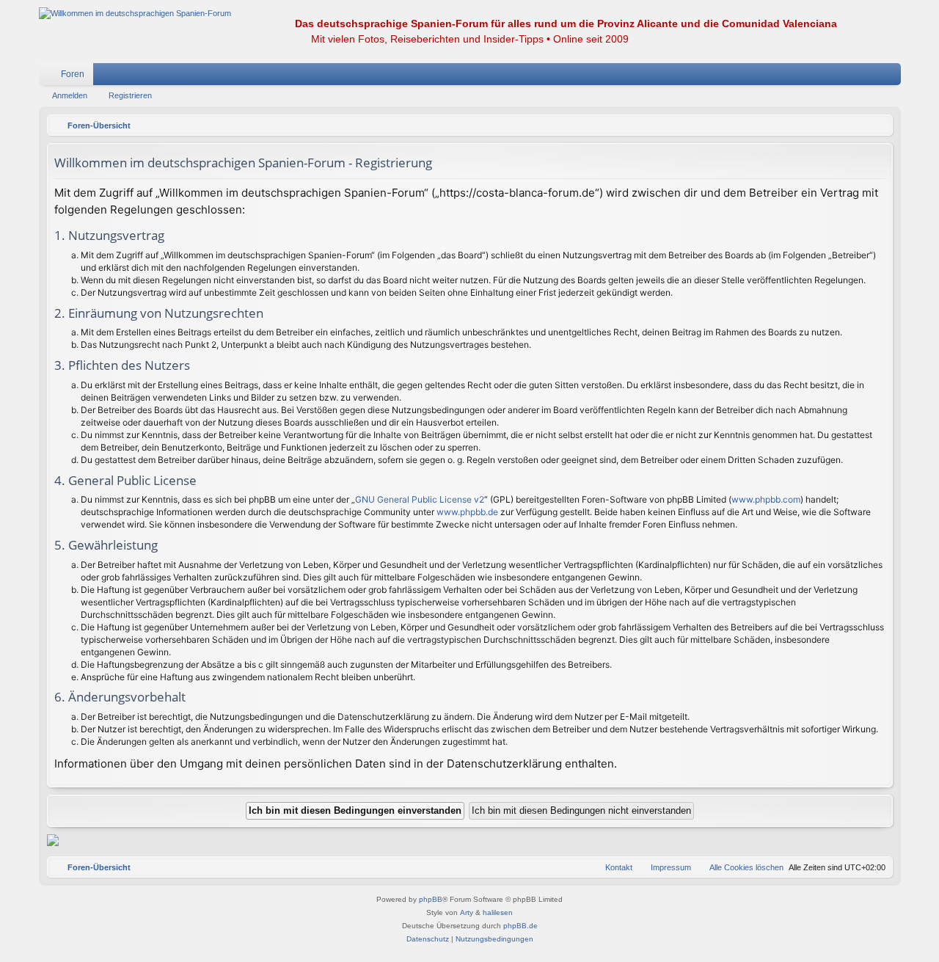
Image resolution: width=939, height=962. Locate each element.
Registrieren (130, 95)
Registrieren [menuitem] (893, 77)
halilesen (498, 912)
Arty (466, 912)
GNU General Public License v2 (419, 499)
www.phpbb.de (467, 511)
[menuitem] (846, 74)
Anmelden (69, 95)
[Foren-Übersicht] (135, 13)
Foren (72, 74)
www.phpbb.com (765, 499)
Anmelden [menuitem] (871, 77)
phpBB (430, 899)
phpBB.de (520, 926)
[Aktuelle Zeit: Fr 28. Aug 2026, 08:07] (878, 125)
